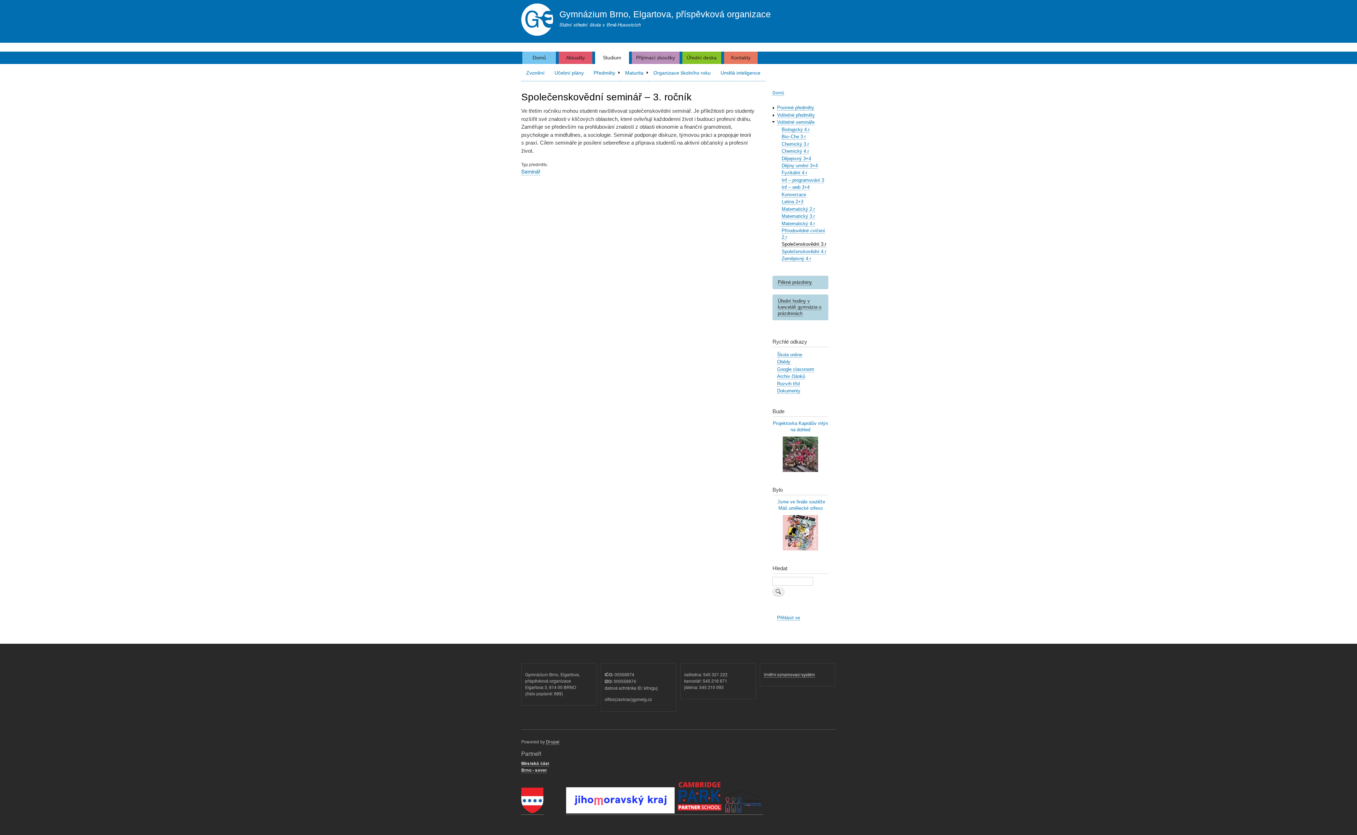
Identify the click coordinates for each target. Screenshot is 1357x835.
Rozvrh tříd (788, 383)
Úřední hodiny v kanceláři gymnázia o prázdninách (799, 307)
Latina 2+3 (792, 201)
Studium (612, 57)
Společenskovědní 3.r (804, 244)
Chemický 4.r (795, 151)
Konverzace (794, 194)
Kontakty (741, 57)
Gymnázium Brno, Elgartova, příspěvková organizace (665, 14)
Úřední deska (702, 57)
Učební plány (569, 73)
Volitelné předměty (796, 115)
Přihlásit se (788, 617)
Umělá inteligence (740, 73)
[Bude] (800, 470)
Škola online (789, 354)
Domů (539, 57)
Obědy (784, 361)
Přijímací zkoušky (655, 57)
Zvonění (535, 73)
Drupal (552, 741)
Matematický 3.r (798, 216)
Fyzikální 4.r (794, 172)
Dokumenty (788, 390)
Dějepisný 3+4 (796, 158)
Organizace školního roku (682, 73)
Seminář (530, 171)
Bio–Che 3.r (794, 136)
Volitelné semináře (796, 122)
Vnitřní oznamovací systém (789, 674)
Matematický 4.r (798, 223)
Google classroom (795, 369)
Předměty (604, 73)
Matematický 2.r (798, 209)
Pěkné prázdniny (795, 282)
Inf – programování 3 (803, 180)
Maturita (634, 73)
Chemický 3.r (795, 144)
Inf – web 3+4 (796, 187)
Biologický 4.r (796, 129)
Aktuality (575, 57)
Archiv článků (791, 376)
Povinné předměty (795, 107)
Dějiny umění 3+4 (800, 165)
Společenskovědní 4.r (804, 251)
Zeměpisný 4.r (796, 258)
